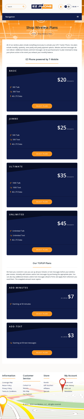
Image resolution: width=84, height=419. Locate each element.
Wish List (67, 388)
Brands (46, 382)
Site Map (26, 391)
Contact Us (27, 385)
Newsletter (68, 391)
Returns (25, 388)
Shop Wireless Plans (45, 34)
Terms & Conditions (9, 391)
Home (34, 34)
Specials (46, 391)
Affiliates (47, 388)
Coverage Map (7, 382)
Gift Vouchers (48, 385)
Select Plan (42, 106)
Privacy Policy (7, 388)
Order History (69, 385)
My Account (68, 382)
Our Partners (27, 394)
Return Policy (6, 385)
